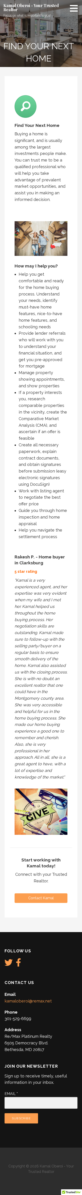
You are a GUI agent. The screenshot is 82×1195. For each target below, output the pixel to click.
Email (11, 1094)
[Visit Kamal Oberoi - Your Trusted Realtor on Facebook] (18, 964)
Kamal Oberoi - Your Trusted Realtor (31, 7)
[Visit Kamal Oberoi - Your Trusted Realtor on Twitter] (9, 964)
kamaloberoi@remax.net (28, 1001)
